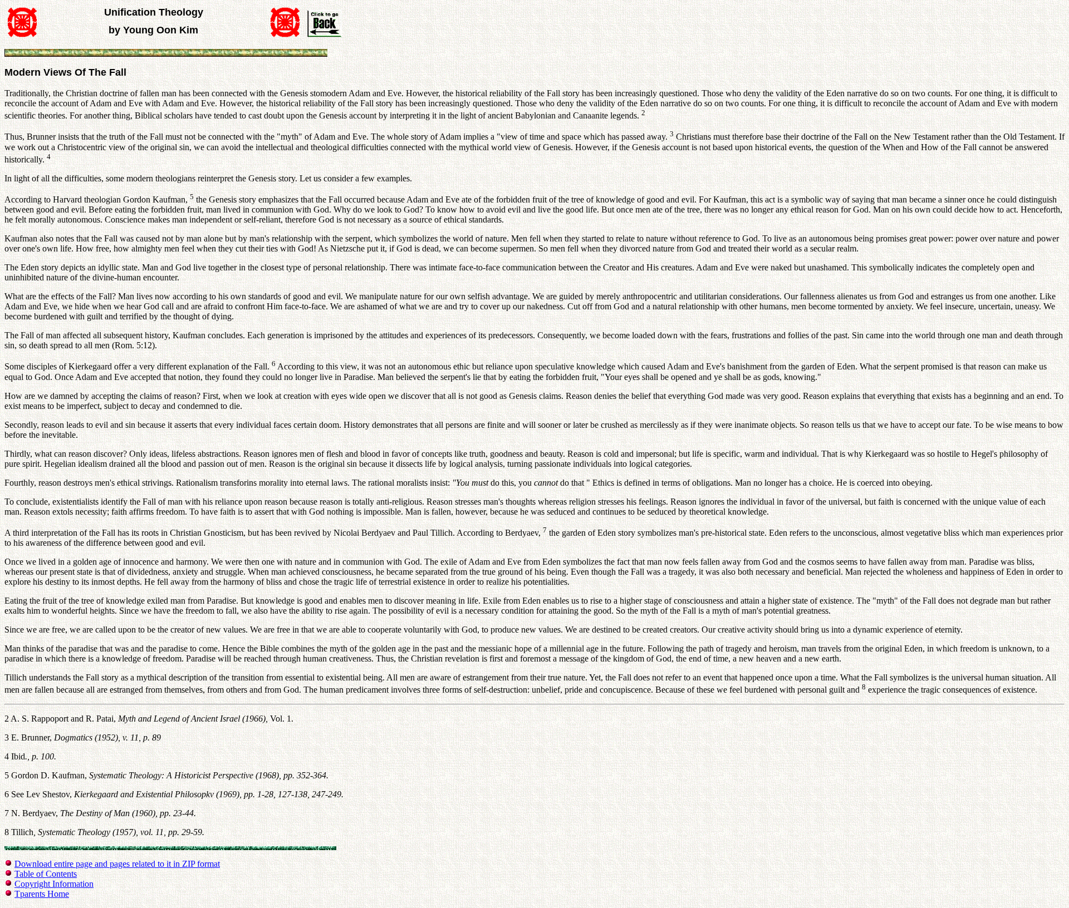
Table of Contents (45, 874)
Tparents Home (41, 894)
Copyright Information (54, 884)
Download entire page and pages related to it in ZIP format (117, 863)
